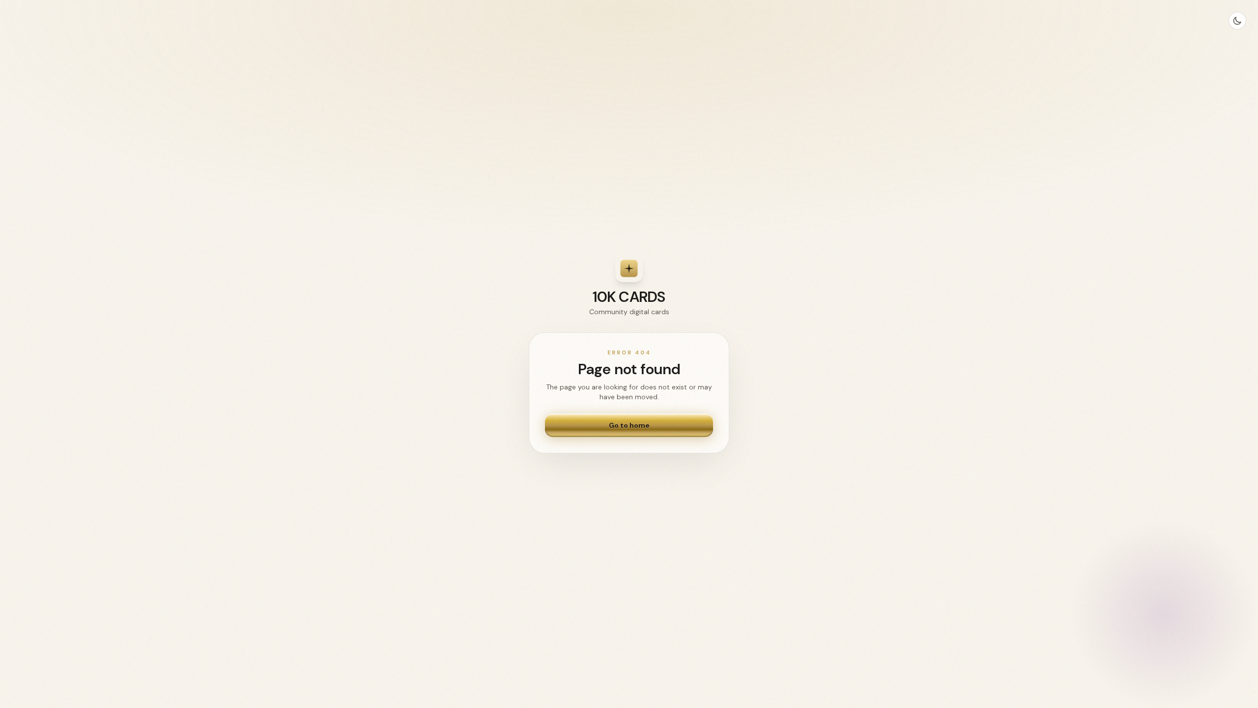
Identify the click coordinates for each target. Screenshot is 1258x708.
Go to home (629, 425)
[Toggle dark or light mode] (1237, 21)
